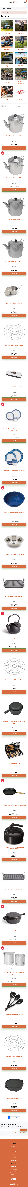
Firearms (7, 49)
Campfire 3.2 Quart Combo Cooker (14, 931)
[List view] (5, 106)
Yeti (7, 100)
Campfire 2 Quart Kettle (14, 638)
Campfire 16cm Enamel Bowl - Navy (14, 512)
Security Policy (14, 1174)
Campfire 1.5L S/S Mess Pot (14, 303)
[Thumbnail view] (2, 106)
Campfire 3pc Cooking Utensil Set (14, 1014)
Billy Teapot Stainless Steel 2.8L (14, 261)
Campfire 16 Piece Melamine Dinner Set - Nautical (14, 471)
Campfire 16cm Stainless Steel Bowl (14, 554)
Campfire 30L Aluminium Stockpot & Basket (14, 973)
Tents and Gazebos (21, 82)
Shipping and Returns (14, 1172)
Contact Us (14, 1160)
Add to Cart (14, 148)
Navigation (21, 66)
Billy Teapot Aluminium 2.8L (14, 178)
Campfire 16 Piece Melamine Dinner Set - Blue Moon (14, 429)
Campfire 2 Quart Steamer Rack (14, 680)
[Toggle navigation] (3, 2)
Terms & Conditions (15, 1132)
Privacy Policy (22, 1132)
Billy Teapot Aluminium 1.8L (14, 136)
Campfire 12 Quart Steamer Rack (14, 345)
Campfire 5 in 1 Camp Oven (14, 1098)
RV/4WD (7, 82)
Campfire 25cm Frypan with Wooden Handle (14, 805)
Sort (11, 106)
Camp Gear (7, 33)
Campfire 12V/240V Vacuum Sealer (14, 387)
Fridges (7, 66)
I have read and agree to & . (14, 1132)
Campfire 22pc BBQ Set (14, 763)
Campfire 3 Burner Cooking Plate (14, 889)
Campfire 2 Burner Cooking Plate (14, 596)
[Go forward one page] (19, 1117)
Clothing (21, 33)
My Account (14, 1146)
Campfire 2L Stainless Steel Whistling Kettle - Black (14, 848)
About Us (14, 1157)
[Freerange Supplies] (14, 2)
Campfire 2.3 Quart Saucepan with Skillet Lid (14, 722)
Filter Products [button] (7, 8)
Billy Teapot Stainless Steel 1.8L (14, 219)
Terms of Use (14, 1166)
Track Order (14, 1149)
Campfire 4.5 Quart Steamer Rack (14, 1056)
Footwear (21, 49)
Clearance (21, 100)
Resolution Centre (14, 1151)
